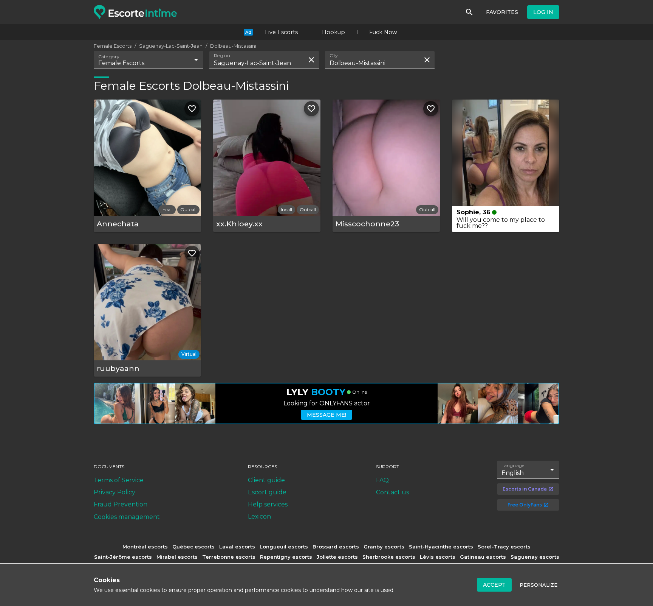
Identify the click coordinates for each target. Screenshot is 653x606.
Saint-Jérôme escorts (123, 557)
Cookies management (127, 516)
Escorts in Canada (525, 489)
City (334, 55)
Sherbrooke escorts (388, 557)
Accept (494, 584)
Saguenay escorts (535, 557)
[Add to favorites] (192, 108)
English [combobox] (512, 473)
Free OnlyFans (525, 505)
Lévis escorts (437, 557)
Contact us (392, 492)
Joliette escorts (337, 557)
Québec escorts (193, 547)
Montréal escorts (145, 547)
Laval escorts (237, 547)
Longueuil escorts (284, 547)
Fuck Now (383, 32)
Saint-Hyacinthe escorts (441, 547)
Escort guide (267, 492)
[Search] (469, 12)
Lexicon (259, 516)
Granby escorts (384, 547)
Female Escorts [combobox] (121, 63)
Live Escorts (281, 32)
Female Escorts (113, 46)
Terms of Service (119, 480)
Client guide (266, 480)
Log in (543, 12)
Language (513, 465)
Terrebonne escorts (228, 557)
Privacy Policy (114, 492)
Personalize (538, 585)
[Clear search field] (311, 59)
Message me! (326, 414)
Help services (268, 504)
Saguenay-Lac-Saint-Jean (171, 46)
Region (222, 55)
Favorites (502, 12)
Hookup (333, 32)
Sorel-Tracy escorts (504, 547)
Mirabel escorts (177, 557)
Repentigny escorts (286, 557)
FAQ (382, 480)
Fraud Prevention (120, 504)
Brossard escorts (336, 547)
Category (108, 56)
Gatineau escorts (483, 557)
